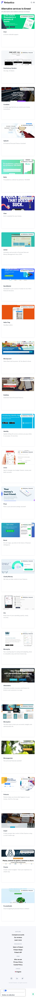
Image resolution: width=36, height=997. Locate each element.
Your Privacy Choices (15, 990)
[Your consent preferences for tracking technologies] (33, 994)
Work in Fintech (18, 947)
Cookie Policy (18, 965)
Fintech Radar (18, 950)
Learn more (18, 940)
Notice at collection (8, 995)
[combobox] (30, 2)
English (18, 972)
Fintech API (18, 952)
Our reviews (18, 937)
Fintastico (7, 2)
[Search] (30, 2)
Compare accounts (18, 935)
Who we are (18, 959)
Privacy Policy (18, 962)
